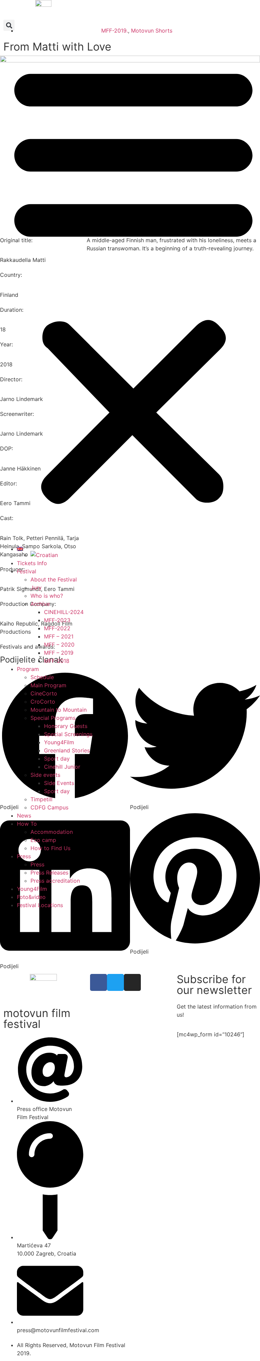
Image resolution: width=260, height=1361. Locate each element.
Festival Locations (40, 905)
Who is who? (46, 595)
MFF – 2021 (58, 636)
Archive (40, 603)
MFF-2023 (57, 620)
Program (28, 669)
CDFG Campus (49, 807)
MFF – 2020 (59, 644)
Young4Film (59, 742)
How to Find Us (50, 848)
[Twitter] (115, 982)
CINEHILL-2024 (64, 612)
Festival (26, 571)
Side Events (59, 783)
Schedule (42, 677)
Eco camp (43, 840)
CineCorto (43, 693)
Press (24, 856)
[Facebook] (98, 982)
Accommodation (51, 831)
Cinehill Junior (62, 766)
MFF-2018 (56, 660)
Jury (36, 587)
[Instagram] (132, 982)
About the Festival (53, 579)
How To (27, 823)
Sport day (57, 758)
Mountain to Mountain (58, 709)
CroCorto (42, 701)
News (24, 815)
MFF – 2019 (58, 652)
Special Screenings (68, 734)
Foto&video (31, 897)
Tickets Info (32, 563)
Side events (45, 774)
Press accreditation (55, 880)
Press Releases (49, 872)
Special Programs (52, 717)
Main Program (48, 685)
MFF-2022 (57, 628)
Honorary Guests (65, 726)
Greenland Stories (67, 750)
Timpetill (41, 799)
